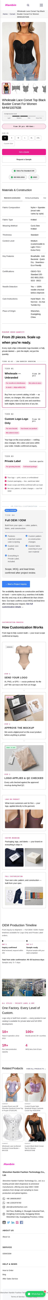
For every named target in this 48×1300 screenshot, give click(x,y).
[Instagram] (17, 1222)
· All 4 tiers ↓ (24, 126)
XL (32, 138)
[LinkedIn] (12, 1222)
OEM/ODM (7, 1254)
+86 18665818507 (13, 1199)
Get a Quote (24, 152)
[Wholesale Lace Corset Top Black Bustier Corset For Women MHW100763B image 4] (35, 88)
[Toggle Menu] (41, 5)
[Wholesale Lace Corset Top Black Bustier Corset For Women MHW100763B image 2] (16, 88)
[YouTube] (4, 1222)
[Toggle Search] (28, 5)
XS (5, 138)
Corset (12, 14)
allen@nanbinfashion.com (16, 1207)
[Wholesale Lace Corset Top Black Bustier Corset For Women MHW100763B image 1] (6, 88)
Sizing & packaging (32, 198)
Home (5, 14)
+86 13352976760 (13, 1203)
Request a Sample (24, 159)
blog (4, 1274)
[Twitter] (8, 1222)
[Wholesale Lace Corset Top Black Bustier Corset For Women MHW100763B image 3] (26, 88)
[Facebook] (21, 1222)
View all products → (36, 1069)
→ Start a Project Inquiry (16, 584)
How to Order (8, 1270)
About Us (6, 1237)
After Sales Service (10, 1279)
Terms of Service (18, 1297)
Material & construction (12, 198)
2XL (38, 138)
